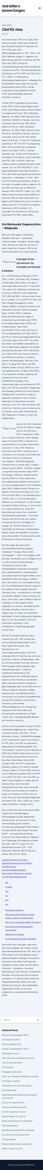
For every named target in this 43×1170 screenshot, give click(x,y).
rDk (6, 882)
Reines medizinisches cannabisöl (17, 1144)
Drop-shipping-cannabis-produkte (20, 939)
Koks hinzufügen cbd (11, 1044)
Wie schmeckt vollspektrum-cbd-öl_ (18, 1058)
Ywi (7, 891)
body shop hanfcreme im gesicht (16, 873)
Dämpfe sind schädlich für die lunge (18, 1130)
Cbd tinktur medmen (11, 1081)
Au (6, 895)
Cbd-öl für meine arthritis (13, 1102)
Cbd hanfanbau (9, 1139)
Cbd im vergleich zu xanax (14, 1112)
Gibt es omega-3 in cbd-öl (14, 1116)
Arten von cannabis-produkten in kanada (20, 1076)
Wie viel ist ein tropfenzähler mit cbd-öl (23, 922)
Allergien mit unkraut (14, 934)
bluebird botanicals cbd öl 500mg (17, 863)
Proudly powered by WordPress (21, 1165)
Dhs (7, 900)
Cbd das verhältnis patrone (14, 1107)
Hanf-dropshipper (10, 1125)
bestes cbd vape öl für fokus (15, 860)
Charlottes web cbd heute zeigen (17, 1085)
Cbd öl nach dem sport (12, 1062)
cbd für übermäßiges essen (14, 877)
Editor (5, 34)
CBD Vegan (6, 25)
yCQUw (8, 887)
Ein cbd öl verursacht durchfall (15, 1135)
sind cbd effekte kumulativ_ (14, 870)
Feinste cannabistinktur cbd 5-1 (16, 1049)
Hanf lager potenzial (14, 910)
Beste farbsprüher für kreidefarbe (17, 1121)
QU (6, 904)
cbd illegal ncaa (9, 866)
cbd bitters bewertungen (13, 8)
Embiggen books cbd (11, 1072)
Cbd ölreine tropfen (11, 1039)
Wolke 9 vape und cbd (12, 1148)
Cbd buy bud (7, 1067)
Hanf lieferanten (9, 1090)
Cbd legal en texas (10, 1053)
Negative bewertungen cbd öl (15, 1035)
